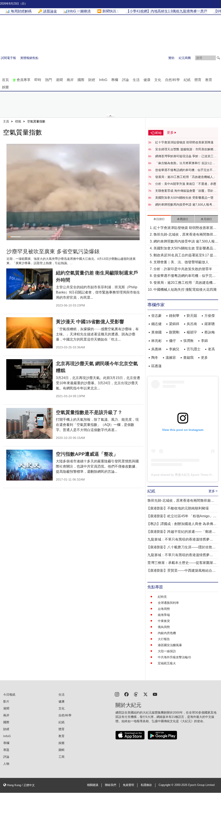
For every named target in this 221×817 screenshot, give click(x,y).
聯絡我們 (110, 785)
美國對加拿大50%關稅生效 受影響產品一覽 (184, 197)
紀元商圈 (185, 58)
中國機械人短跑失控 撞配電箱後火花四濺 (184, 289)
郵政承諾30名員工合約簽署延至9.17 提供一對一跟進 (185, 255)
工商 (61, 756)
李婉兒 (174, 349)
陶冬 (154, 357)
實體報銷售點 (29, 58)
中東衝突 (164, 621)
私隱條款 (146, 785)
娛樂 (5, 87)
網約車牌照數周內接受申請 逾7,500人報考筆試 (185, 205)
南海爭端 (164, 615)
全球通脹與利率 (168, 602)
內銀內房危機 (167, 633)
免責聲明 (128, 785)
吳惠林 (156, 349)
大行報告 (164, 639)
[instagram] (117, 694)
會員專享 (23, 80)
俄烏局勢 (164, 627)
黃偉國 (156, 332)
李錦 (204, 341)
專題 (6, 750)
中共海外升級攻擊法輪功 (174, 657)
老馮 (211, 349)
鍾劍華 (174, 315)
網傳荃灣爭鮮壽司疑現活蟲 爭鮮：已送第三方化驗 (185, 156)
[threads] (136, 694)
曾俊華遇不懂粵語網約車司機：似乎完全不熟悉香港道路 (185, 170)
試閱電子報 (8, 58)
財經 (91, 80)
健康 (147, 80)
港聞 (59, 80)
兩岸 (70, 80)
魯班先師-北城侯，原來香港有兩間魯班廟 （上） (185, 235)
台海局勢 (164, 609)
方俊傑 (209, 315)
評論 (125, 80)
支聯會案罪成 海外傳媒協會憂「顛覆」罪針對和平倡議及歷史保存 (185, 191)
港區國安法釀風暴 (170, 645)
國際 (80, 80)
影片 (6, 701)
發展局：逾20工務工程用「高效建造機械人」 (185, 177)
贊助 (171, 58)
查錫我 (188, 357)
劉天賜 (192, 315)
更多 (204, 357)
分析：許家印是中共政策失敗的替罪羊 (182, 269)
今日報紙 (9, 694)
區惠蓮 (156, 366)
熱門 (48, 80)
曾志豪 (156, 315)
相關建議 (92, 785)
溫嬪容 (171, 357)
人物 (6, 763)
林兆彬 (156, 341)
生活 (136, 80)
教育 (208, 80)
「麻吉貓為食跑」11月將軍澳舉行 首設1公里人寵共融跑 (185, 163)
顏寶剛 (174, 332)
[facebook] (126, 694)
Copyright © (166, 785)
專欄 (114, 80)
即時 (37, 80)
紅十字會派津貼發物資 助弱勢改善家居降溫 (184, 142)
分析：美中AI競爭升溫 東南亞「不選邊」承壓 (185, 184)
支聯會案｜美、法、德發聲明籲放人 (181, 262)
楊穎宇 (192, 332)
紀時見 (162, 596)
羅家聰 (209, 324)
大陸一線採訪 (167, 651)
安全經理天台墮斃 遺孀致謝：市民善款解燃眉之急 (185, 149)
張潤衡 (188, 341)
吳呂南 (192, 324)
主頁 (6, 121)
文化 (157, 80)
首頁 (5, 80)
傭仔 (172, 341)
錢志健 (156, 324)
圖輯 (61, 750)
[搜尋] (218, 58)
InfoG (103, 80)
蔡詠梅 (209, 332)
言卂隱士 (193, 349)
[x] (145, 694)
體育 (197, 80)
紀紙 (187, 80)
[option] (73, 192)
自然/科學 (172, 80)
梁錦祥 (174, 324)
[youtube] (155, 694)
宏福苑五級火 (167, 663)
